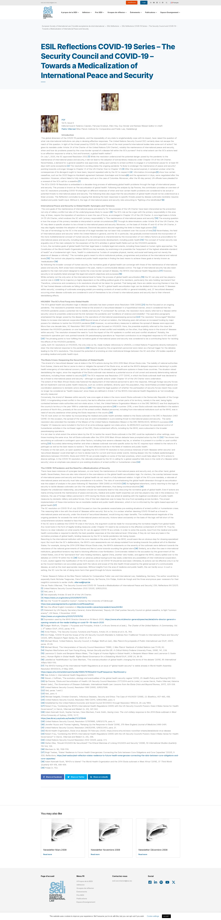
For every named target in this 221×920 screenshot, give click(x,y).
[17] (161, 271)
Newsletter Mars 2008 (54, 849)
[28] (90, 388)
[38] (136, 548)
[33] (49, 443)
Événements (135, 12)
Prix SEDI (98, 12)
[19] (142, 277)
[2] (68, 166)
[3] (123, 169)
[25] (43, 338)
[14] (142, 240)
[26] (88, 348)
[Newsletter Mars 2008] (63, 830)
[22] (138, 317)
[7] (79, 181)
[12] (155, 227)
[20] (57, 280)
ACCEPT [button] (166, 916)
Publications (150, 12)
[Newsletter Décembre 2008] (158, 830)
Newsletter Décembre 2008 (152, 849)
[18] (120, 274)
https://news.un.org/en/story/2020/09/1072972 (65, 598)
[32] (162, 437)
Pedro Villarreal (69, 129)
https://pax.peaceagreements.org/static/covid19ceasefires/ (67, 604)
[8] (163, 200)
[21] (143, 305)
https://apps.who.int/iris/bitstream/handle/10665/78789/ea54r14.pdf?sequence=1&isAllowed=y (83, 672)
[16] (56, 261)
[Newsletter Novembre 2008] (110, 830)
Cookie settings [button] (153, 916)
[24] (93, 323)
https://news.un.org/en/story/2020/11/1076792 (62, 616)
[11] (115, 221)
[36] (142, 486)
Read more (47, 854)
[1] (89, 156)
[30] (111, 412)
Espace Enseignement (169, 12)
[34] (138, 462)
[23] (83, 320)
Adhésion (86, 12)
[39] (75, 558)
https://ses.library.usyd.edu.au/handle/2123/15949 (63, 718)
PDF (63, 120)
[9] (111, 212)
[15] (48, 258)
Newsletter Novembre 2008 (105, 849)
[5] (157, 172)
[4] (131, 172)
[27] (84, 375)
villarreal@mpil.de (82, 582)
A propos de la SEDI (69, 12)
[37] (55, 505)
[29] (114, 406)
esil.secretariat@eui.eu (49, 2)
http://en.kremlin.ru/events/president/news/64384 (100, 607)
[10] (156, 218)
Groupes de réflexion (116, 12)
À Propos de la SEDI (85, 881)
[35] (124, 483)
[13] (154, 230)
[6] (127, 175)
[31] (171, 422)
